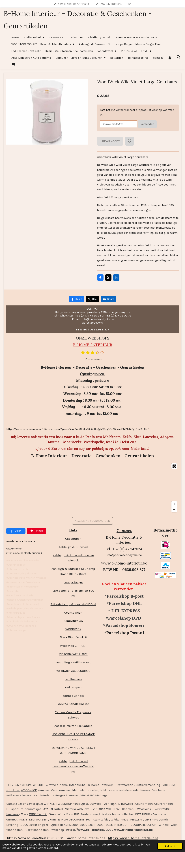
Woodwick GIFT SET (73, 645)
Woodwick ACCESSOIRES (73, 670)
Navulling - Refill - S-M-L (73, 662)
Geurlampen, (144, 803)
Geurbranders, (164, 803)
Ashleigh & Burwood (73, 547)
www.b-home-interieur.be (124, 563)
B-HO (78, 344)
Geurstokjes (33, 809)
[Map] (92, 488)
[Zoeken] (178, 57)
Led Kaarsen (73, 679)
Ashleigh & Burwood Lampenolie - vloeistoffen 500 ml (73, 766)
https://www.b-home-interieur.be (133, 838)
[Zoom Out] (174, 509)
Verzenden (147, 124)
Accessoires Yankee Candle (73, 726)
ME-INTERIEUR (97, 344)
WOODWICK (73, 629)
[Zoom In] (174, 504)
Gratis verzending (148, 785)
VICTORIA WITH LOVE (73, 654)
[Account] (169, 57)
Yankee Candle (73, 695)
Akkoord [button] (170, 846)
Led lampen (73, 687)
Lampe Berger (73, 582)
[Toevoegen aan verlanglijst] (129, 141)
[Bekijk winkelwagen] (13, 64)
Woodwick (143, 809)
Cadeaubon (73, 538)
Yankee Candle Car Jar (73, 704)
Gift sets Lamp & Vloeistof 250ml (73, 604)
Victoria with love (78, 809)
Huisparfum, (15, 809)
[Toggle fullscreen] (174, 466)
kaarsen (12, 814)
